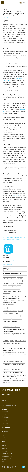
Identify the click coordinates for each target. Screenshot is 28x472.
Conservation (7, 364)
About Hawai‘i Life (5, 447)
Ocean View (6, 294)
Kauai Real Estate (4, 413)
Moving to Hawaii (21, 237)
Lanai (14, 286)
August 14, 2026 (10, 357)
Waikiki (17, 239)
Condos (20, 280)
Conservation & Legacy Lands (7, 458)
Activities (6, 278)
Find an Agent (4, 443)
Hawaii (11, 340)
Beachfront (13, 278)
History (7, 237)
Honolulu (11, 237)
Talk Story (13, 239)
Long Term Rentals (5, 425)
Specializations (5, 455)
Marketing (6, 326)
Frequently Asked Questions (6, 462)
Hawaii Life (6, 17)
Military (6, 9)
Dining (10, 313)
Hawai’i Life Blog (4, 437)
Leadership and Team (6, 450)
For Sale (13, 283)
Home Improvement (16, 318)
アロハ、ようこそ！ (5, 423)
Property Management (5, 432)
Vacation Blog (4, 439)
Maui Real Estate (4, 416)
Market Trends (7, 291)
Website (4, 264)
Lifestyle (15, 237)
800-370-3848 (6, 394)
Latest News (7, 343)
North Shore (5, 239)
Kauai (5, 286)
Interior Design (18, 366)
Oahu (20, 236)
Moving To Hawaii (17, 291)
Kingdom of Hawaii (10, 58)
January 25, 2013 (6, 19)
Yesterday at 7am (11, 304)
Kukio (10, 286)
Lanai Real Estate (4, 419)
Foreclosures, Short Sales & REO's (12, 316)
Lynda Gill (4, 357)
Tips (18, 346)
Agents (5, 308)
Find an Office (4, 400)
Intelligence (7, 321)
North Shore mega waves (12, 176)
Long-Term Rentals (5, 431)
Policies (15, 405)
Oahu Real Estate (4, 414)
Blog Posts (9, 264)
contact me (16, 195)
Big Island (20, 278)
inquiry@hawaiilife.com (16, 259)
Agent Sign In (3, 402)
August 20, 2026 (10, 337)
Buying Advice (13, 280)
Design (5, 313)
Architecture (12, 308)
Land (19, 286)
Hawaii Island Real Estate (6, 417)
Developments (4, 422)
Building (6, 280)
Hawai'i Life (5, 304)
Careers (3, 461)
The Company (4, 448)
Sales (14, 346)
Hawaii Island (20, 283)
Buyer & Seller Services (6, 451)
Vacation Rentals (4, 429)
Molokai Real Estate (5, 420)
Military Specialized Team (7, 456)
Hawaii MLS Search (5, 411)
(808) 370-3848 (6, 261)
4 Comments (5, 20)
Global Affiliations (5, 459)
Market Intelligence (15, 288)
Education (6, 283)
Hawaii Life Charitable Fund (7, 453)
